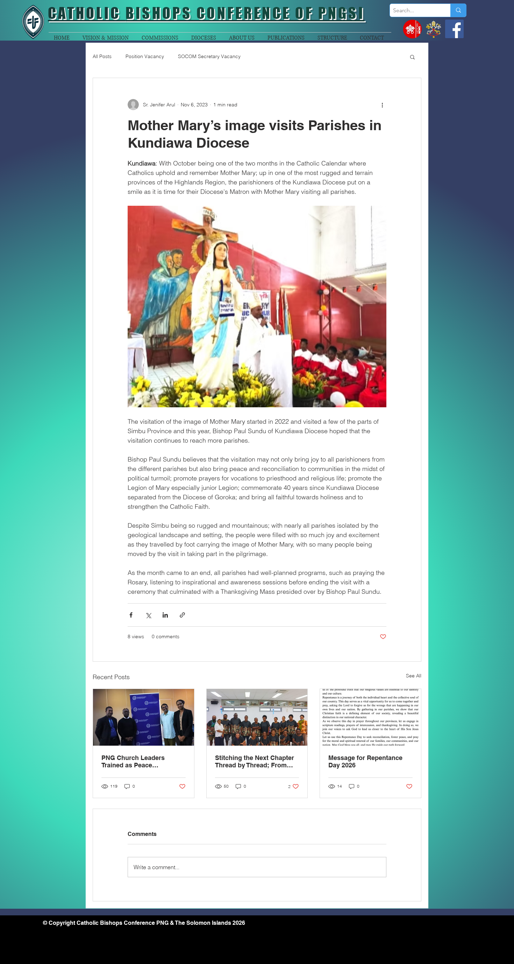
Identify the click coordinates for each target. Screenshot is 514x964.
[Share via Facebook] (131, 615)
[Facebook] (454, 29)
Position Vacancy (145, 56)
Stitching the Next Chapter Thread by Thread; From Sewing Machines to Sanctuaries (254, 761)
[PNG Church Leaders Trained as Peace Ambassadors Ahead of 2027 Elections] (143, 717)
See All (413, 676)
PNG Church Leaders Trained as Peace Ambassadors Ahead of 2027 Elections (136, 761)
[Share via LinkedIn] (165, 615)
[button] (412, 56)
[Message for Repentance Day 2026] (370, 717)
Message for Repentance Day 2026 (365, 761)
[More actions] (382, 104)
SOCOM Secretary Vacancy (209, 56)
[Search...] (458, 10)
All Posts (102, 56)
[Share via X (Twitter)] (148, 615)
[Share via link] (182, 615)
